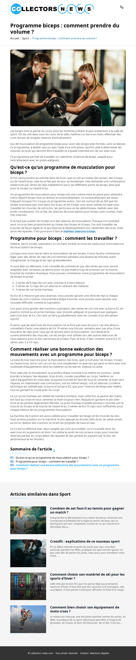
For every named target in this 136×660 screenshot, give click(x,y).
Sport (25, 38)
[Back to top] (127, 651)
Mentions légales (99, 653)
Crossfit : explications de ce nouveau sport (85, 541)
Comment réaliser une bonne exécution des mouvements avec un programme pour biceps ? (64, 466)
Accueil (14, 38)
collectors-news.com (42, 653)
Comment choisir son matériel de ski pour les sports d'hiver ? (87, 576)
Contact (84, 653)
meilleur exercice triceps (79, 231)
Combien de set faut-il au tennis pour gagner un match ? (87, 510)
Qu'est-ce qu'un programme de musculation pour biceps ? (49, 457)
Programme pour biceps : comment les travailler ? (44, 461)
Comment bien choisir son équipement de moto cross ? (84, 609)
